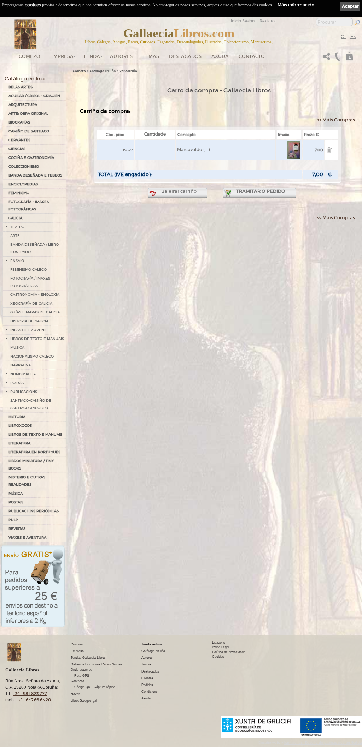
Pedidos (147, 685)
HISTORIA (16, 416)
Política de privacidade (228, 652)
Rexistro (267, 20)
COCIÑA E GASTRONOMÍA (31, 157)
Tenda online (151, 644)
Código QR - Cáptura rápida (94, 687)
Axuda (220, 56)
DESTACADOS (185, 56)
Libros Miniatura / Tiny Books (31, 465)
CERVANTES (19, 140)
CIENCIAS (16, 149)
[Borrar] (329, 151)
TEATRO (17, 227)
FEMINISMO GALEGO (28, 269)
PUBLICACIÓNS (23, 391)
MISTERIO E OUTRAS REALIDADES (26, 481)
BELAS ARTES (20, 87)
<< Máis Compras (336, 120)
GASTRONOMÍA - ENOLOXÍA (34, 294)
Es (353, 37)
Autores (121, 56)
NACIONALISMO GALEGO (32, 356)
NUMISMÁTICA (23, 374)
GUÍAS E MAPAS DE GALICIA (35, 312)
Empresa (62, 56)
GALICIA (15, 218)
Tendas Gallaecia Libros (88, 657)
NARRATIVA (20, 365)
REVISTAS (16, 528)
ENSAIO (17, 260)
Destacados (150, 671)
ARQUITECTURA (22, 104)
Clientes (147, 678)
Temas (150, 56)
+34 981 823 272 (30, 693)
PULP (13, 520)
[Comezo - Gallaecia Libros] (25, 34)
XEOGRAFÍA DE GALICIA (31, 303)
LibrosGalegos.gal (84, 701)
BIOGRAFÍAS (19, 122)
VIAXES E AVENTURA (27, 537)
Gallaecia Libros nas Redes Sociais (97, 664)
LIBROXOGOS (20, 425)
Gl (343, 37)
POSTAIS (15, 502)
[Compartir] (326, 58)
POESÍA (17, 383)
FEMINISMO (18, 193)
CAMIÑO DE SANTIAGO (28, 131)
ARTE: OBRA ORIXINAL (28, 113)
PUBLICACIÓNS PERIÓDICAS (33, 511)
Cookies (218, 656)
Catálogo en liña (103, 71)
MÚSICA (17, 347)
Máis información (296, 4)
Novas (75, 694)
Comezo (29, 56)
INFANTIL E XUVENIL (28, 330)
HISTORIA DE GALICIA (29, 321)
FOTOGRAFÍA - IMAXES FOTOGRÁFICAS (28, 205)
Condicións (149, 691)
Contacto (252, 56)
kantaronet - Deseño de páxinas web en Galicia (323, 743)
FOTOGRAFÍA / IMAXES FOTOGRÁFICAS (30, 282)
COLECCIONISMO (23, 166)
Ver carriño (128, 71)
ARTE (15, 235)
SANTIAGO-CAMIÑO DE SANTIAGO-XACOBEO (30, 404)
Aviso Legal (220, 647)
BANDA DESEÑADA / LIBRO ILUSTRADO (34, 248)
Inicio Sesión (243, 20)
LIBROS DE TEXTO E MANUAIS (37, 338)
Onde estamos (81, 669)
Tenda (91, 56)
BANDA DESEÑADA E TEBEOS (35, 175)
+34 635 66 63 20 (33, 700)
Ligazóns (218, 642)
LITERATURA (19, 443)
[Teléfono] (337, 58)
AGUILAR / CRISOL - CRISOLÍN (34, 96)
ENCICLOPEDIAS (23, 184)
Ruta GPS (81, 675)
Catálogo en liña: (25, 79)
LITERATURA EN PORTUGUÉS (34, 452)
